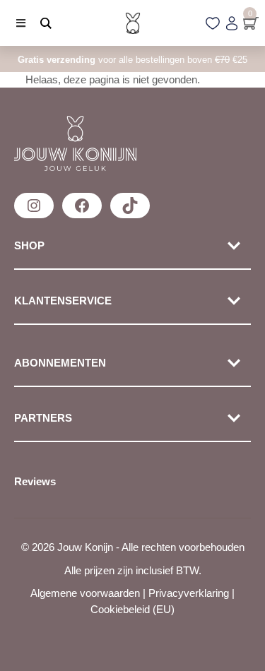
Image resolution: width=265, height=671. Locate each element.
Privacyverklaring (188, 593)
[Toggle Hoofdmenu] (15, 23)
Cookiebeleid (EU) (132, 609)
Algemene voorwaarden (85, 593)
